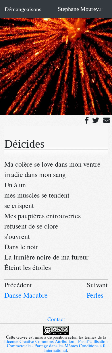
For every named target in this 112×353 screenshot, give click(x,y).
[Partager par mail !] (106, 120)
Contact (56, 319)
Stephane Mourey (80, 9)
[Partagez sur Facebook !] (86, 120)
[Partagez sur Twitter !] (95, 120)
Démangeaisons (23, 9)
